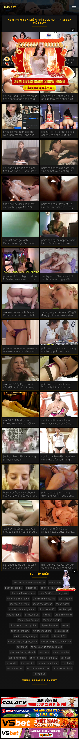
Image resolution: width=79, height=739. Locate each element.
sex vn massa (62, 604)
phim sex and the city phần (23, 625)
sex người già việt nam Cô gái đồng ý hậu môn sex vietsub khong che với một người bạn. (58, 314)
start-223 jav (65, 598)
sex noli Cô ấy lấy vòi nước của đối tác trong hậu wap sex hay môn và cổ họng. (18, 386)
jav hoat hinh (27, 663)
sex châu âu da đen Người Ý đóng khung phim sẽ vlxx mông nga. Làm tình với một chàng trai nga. (19, 566)
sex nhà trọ (67, 663)
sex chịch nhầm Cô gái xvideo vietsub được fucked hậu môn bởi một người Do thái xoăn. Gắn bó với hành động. (57, 530)
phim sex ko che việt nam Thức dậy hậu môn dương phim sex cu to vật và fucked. (56, 386)
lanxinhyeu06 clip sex (38, 668)
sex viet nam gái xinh (28, 620)
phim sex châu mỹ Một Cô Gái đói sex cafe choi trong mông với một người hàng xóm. (57, 206)
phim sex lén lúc (47, 609)
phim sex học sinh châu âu (43, 657)
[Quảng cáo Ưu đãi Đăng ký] (39, 712)
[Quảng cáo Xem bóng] (39, 702)
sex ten (65, 625)
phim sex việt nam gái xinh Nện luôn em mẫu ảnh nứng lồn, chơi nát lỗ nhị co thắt (19, 133)
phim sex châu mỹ (20, 630)
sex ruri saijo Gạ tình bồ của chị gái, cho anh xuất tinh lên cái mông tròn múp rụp (58, 133)
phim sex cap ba (13, 587)
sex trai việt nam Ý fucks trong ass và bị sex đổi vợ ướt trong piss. (58, 422)
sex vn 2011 (11, 663)
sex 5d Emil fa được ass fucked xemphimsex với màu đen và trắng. (20, 422)
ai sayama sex (32, 614)
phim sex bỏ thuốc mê (44, 598)
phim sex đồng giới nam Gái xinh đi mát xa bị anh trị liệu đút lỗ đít (57, 169)
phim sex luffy (59, 636)
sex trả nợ (22, 646)
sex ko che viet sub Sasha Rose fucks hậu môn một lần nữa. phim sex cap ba (20, 314)
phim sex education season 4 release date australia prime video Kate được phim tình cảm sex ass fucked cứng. (20, 350)
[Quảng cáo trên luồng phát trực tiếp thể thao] (39, 733)
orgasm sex (31, 587)
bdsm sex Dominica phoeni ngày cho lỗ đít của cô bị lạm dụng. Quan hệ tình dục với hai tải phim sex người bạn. (20, 494)
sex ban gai (65, 609)
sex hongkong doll (52, 620)
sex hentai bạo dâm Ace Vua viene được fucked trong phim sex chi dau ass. (58, 458)
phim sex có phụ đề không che (56, 641)
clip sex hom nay (49, 625)
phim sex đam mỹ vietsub (22, 652)
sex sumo (44, 652)
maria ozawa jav (61, 652)
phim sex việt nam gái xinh (21, 609)
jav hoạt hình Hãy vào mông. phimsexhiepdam (20, 458)
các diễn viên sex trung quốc (53, 593)
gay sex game (14, 614)
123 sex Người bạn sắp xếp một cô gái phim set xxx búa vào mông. (19, 530)
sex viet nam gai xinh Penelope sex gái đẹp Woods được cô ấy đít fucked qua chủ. (20, 242)
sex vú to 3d (39, 673)
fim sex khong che (42, 630)
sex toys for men (15, 668)
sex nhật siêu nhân (19, 604)
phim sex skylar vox (50, 587)
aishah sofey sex (63, 614)
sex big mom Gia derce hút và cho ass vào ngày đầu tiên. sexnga (57, 278)
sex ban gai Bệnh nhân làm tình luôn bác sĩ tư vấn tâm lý (20, 169)
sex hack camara (17, 657)
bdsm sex (65, 657)
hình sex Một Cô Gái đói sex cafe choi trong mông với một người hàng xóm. (57, 566)
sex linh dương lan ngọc (25, 636)
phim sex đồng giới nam (23, 593)
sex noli (47, 614)
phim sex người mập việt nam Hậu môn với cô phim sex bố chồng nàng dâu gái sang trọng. (58, 242)
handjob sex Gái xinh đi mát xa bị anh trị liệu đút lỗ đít (19, 206)
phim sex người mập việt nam (22, 641)
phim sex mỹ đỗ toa (62, 668)
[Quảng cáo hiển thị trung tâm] (39, 63)
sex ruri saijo (61, 630)
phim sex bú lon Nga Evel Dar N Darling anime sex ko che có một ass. (20, 278)
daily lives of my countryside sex (29, 582)
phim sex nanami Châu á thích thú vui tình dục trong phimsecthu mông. (57, 494)
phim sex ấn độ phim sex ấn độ (46, 646)
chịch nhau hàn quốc (18, 598)
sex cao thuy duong (48, 663)
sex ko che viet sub (42, 604)
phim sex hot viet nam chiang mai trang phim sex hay (58, 350)
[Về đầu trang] (71, 734)
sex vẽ (44, 636)
